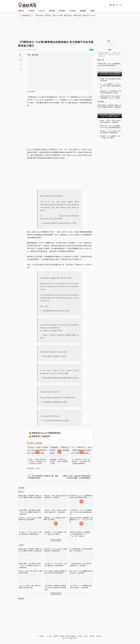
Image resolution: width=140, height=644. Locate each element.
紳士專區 (62, 11)
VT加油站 (72, 11)
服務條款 (62, 636)
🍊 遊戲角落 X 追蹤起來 (39, 436)
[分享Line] (20, 59)
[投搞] (110, 5)
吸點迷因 (69, 15)
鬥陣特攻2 (32, 468)
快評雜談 (52, 11)
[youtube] (114, 5)
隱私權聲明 (73, 636)
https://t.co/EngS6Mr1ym (50, 327)
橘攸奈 (49, 15)
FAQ (47, 636)
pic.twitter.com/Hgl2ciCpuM (51, 330)
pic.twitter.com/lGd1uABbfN (51, 218)
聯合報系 (80, 636)
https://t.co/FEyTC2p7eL (69, 216)
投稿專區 (83, 11)
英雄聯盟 (41, 15)
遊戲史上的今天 (90, 15)
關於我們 (92, 636)
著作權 (67, 636)
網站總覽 (98, 636)
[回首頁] (27, 5)
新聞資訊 (42, 11)
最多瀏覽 (101, 101)
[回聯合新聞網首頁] (20, 5)
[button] (120, 5)
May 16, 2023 (71, 223)
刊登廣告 (41, 636)
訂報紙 (86, 636)
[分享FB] (20, 55)
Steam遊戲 (59, 15)
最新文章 (101, 60)
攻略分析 (21, 11)
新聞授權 (55, 636)
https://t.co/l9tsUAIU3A (65, 397)
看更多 (56, 540)
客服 (50, 636)
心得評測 (31, 11)
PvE (39, 468)
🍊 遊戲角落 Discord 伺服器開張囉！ (45, 432)
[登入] (117, 5)
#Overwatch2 (45, 196)
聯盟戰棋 (78, 15)
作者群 (92, 11)
